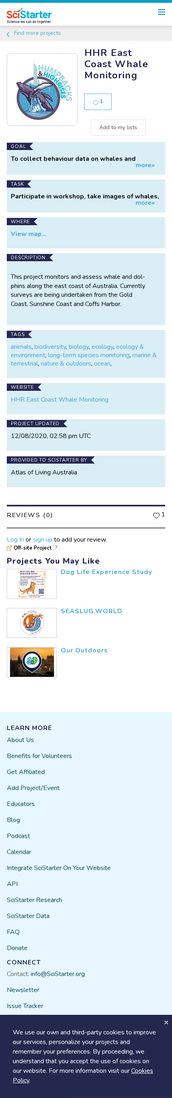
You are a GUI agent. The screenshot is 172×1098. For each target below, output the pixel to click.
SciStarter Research (34, 900)
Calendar (19, 852)
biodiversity (50, 346)
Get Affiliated (26, 772)
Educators (21, 804)
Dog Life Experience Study (106, 572)
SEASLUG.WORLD (91, 611)
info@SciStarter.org (58, 974)
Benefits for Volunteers (39, 756)
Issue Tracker (25, 1006)
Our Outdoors (84, 650)
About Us (20, 740)
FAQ (13, 932)
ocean (102, 363)
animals (21, 346)
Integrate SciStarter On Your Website (59, 868)
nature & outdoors (66, 363)
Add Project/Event (33, 788)
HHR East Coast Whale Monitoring (59, 399)
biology (79, 346)
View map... (28, 234)
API (12, 884)
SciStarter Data (28, 916)
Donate (17, 948)
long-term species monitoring (89, 355)
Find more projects (36, 33)
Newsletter (23, 990)
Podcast (18, 836)
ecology (102, 346)
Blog (13, 820)
